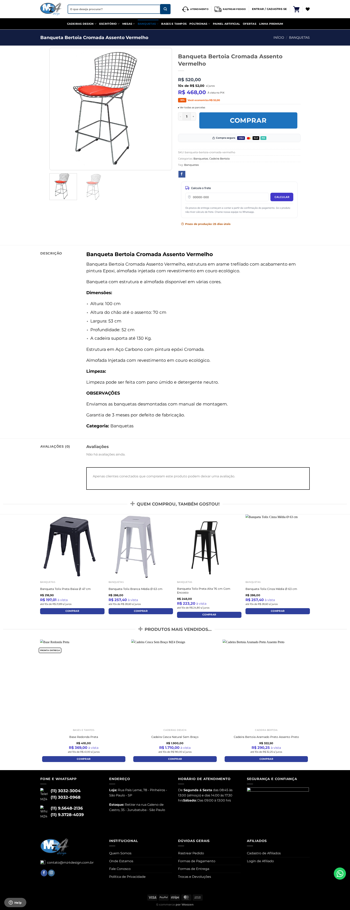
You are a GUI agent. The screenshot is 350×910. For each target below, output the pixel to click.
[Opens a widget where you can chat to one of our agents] (15, 903)
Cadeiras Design (80, 23)
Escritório (108, 23)
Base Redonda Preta (83, 737)
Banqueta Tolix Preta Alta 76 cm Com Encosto (203, 590)
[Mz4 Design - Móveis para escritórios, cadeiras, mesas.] (51, 9)
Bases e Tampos (174, 23)
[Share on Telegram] (226, 174)
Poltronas (198, 23)
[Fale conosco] (340, 873)
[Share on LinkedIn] (211, 174)
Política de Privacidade (127, 877)
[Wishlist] (308, 9)
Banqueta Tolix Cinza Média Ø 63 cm (271, 589)
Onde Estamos (121, 861)
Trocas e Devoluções (194, 877)
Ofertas (249, 23)
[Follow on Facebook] (44, 873)
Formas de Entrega (193, 869)
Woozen (187, 904)
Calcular (281, 197)
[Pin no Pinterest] (204, 174)
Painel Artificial (226, 23)
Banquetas (147, 23)
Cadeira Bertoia (219, 158)
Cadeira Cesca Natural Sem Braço (174, 737)
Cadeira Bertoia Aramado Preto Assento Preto (266, 737)
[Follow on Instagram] (51, 873)
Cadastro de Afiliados (264, 853)
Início (278, 37)
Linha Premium (271, 23)
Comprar (248, 120)
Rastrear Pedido (191, 853)
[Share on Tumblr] (219, 174)
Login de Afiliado (260, 861)
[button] (296, 9)
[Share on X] (189, 174)
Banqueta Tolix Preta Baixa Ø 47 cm (65, 589)
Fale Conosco (120, 869)
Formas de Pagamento (196, 861)
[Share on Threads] (196, 174)
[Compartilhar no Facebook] (181, 174)
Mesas (127, 23)
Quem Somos (120, 853)
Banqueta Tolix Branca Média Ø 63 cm (135, 589)
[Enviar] (165, 9)
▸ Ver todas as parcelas (191, 107)
